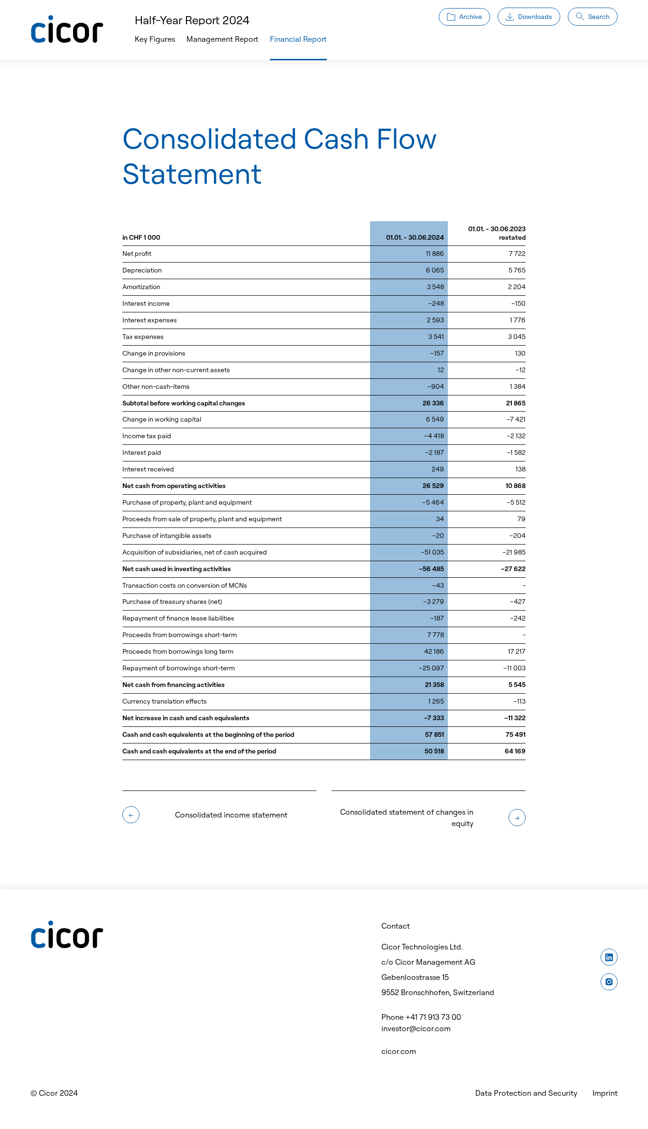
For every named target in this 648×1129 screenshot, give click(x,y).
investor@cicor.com (416, 1028)
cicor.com (398, 1051)
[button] (222, 39)
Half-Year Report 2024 (192, 20)
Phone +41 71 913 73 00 (421, 1017)
